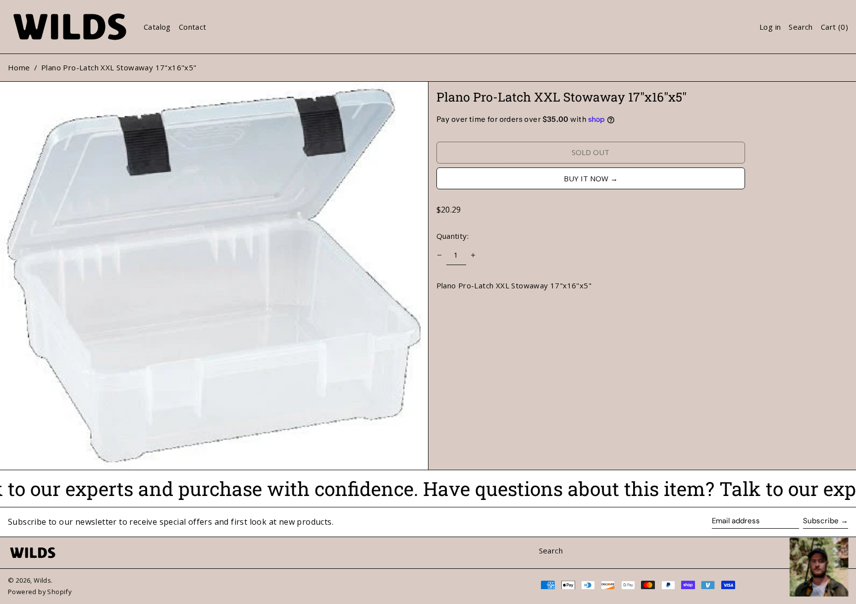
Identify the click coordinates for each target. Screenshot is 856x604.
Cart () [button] (834, 27)
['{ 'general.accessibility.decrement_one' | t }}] (439, 255)
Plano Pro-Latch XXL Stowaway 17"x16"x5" (119, 67)
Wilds (42, 580)
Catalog (157, 27)
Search (551, 550)
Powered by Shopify (39, 591)
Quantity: (452, 236)
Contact (193, 27)
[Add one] (473, 255)
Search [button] (800, 27)
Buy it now (586, 178)
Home (19, 67)
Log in (770, 27)
